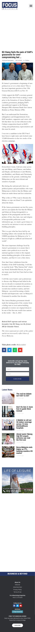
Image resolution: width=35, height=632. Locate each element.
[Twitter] (17, 605)
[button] (31, 6)
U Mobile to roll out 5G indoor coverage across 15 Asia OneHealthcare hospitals (24, 424)
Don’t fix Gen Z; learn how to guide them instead (24, 409)
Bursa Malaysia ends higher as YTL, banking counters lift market (24, 450)
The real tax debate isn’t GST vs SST (24, 395)
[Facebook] (14, 605)
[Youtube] (20, 605)
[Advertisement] (17, 30)
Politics (27, 60)
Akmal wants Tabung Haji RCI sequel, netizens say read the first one (24, 437)
